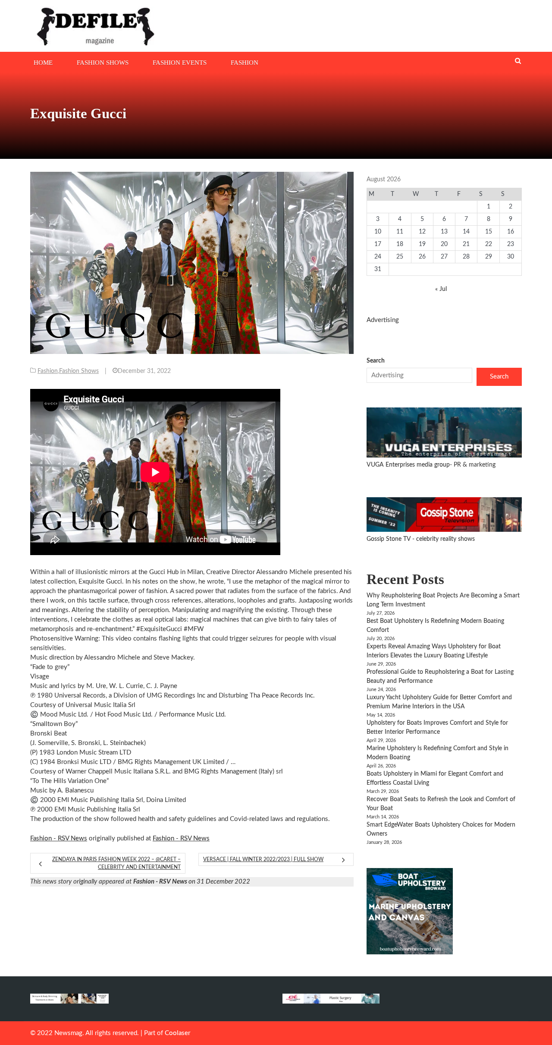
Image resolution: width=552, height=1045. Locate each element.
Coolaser (177, 1033)
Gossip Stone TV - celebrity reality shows (421, 539)
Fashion (244, 62)
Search (376, 361)
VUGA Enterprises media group (408, 465)
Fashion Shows (103, 62)
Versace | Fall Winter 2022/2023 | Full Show (263, 859)
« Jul (441, 289)
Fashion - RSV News (58, 838)
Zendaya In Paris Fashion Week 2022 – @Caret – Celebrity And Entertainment (116, 863)
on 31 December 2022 (191, 881)
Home (43, 62)
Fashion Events (180, 62)
